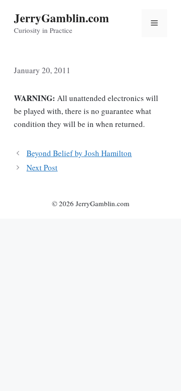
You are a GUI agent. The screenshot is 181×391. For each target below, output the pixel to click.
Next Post (42, 167)
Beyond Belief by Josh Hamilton (79, 153)
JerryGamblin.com (61, 17)
